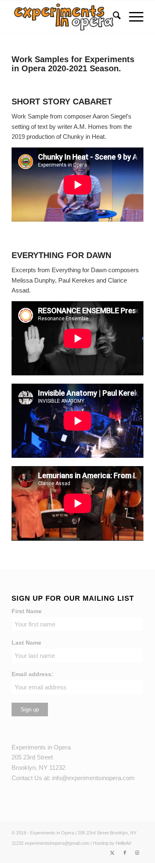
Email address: (32, 674)
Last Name (26, 643)
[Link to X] (112, 852)
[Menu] (132, 17)
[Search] (113, 17)
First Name (27, 611)
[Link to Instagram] (137, 852)
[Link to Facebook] (125, 852)
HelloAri (123, 843)
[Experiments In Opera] (64, 17)
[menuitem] (113, 17)
